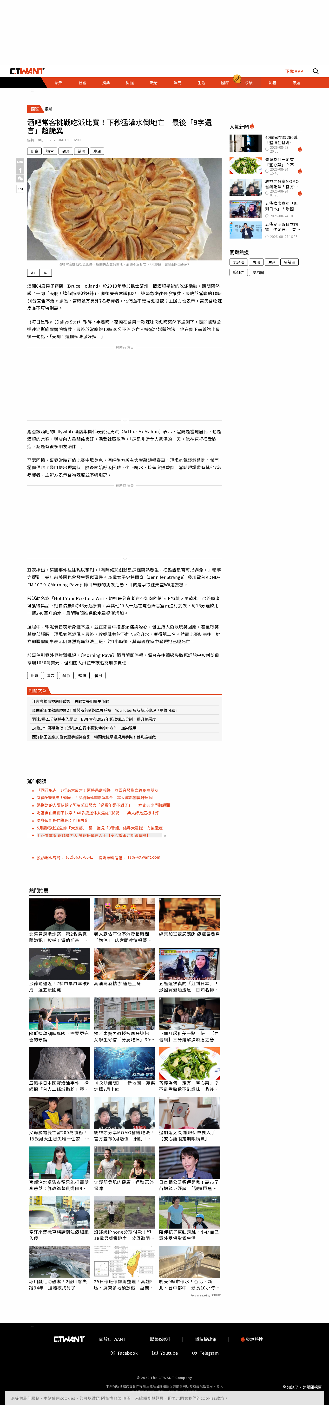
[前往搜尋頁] (316, 71)
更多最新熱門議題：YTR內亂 (62, 820)
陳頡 (41, 139)
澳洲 (97, 151)
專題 (296, 82)
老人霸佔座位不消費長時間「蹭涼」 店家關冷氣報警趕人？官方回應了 (122, 937)
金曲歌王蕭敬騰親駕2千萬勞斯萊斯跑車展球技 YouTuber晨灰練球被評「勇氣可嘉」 (105, 710)
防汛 (256, 262)
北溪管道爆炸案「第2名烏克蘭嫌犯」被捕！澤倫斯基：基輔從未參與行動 (59, 937)
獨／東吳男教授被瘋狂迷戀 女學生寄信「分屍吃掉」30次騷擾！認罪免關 (124, 1036)
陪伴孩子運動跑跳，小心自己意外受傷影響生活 (189, 1235)
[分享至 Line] (20, 162)
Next (20, 189)
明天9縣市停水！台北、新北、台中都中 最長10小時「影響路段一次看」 (187, 1284)
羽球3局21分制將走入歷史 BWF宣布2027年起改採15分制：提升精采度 (94, 719)
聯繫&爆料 (160, 1339)
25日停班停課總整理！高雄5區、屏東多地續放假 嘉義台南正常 (124, 1284)
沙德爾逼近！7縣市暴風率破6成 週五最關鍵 (59, 986)
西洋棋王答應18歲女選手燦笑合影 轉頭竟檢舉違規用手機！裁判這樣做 (94, 737)
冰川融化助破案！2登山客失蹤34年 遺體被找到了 (58, 1284)
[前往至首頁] (27, 71)
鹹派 (66, 151)
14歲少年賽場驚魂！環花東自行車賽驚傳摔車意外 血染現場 (84, 728)
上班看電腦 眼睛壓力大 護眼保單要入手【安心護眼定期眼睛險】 (93, 835)
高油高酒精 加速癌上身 (117, 983)
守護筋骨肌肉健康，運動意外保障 (124, 1185)
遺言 (50, 151)
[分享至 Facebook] (20, 170)
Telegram (209, 1352)
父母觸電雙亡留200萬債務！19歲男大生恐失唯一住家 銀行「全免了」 (59, 1135)
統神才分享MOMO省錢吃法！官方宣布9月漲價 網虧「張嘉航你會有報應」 (124, 1135)
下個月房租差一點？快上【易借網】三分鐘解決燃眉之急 (189, 1036)
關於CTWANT (112, 1339)
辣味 (81, 151)
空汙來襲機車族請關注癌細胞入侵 (59, 1235)
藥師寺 (238, 272)
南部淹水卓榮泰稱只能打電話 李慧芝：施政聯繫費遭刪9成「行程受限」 (60, 1185)
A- (45, 273)
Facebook (128, 1352)
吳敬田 (289, 262)
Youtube (169, 1352)
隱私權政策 (112, 1398)
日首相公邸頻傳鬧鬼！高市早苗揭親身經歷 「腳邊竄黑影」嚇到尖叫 (189, 1185)
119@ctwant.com (144, 857)
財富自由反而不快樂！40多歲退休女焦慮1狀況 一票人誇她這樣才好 (98, 813)
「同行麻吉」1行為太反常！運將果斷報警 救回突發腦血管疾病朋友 (97, 790)
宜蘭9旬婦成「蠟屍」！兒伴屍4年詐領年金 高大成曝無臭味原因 (95, 797)
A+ (33, 273)
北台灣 (238, 262)
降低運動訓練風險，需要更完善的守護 (59, 1036)
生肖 (272, 262)
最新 (59, 82)
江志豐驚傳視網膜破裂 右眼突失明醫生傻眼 (70, 701)
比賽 (34, 151)
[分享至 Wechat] (20, 178)
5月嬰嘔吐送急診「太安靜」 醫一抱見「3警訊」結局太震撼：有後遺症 (100, 828)
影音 (272, 82)
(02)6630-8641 (80, 857)
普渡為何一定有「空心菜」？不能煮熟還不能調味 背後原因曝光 (189, 1086)
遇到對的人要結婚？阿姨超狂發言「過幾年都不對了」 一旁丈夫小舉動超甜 (103, 805)
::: (32, 90)
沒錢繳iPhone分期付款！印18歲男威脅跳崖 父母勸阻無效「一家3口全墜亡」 (124, 1235)
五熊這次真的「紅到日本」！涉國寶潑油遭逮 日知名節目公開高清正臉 (189, 986)
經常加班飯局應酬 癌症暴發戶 (189, 934)
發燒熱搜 (254, 1339)
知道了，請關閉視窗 (304, 1387)
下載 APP (294, 71)
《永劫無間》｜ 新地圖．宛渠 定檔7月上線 (124, 1086)
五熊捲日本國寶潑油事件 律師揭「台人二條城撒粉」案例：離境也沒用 (59, 1086)
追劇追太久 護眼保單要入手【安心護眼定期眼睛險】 (187, 1135)
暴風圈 (258, 272)
